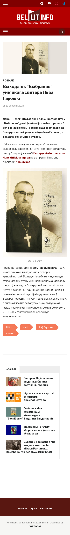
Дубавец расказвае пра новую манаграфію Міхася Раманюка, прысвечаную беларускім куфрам (31, 447)
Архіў (33, 508)
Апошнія (11, 369)
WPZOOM (35, 526)
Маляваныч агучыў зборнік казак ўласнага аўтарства (39, 430)
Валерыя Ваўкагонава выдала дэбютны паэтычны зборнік (38, 382)
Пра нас (22, 508)
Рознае (8, 80)
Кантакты (46, 508)
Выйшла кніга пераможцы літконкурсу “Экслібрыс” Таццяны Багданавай (29, 413)
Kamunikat (23, 162)
